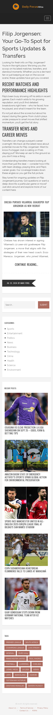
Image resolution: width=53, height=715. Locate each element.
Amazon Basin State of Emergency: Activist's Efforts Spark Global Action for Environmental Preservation (26, 477)
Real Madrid (35, 659)
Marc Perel (25, 283)
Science (11, 365)
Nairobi (33, 675)
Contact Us (24, 711)
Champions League (15, 648)
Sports (10, 328)
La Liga (25, 669)
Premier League (13, 642)
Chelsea (37, 664)
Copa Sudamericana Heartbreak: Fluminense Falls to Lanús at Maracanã (25, 570)
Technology (13, 351)
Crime (10, 356)
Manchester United (15, 659)
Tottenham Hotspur (15, 680)
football (10, 664)
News (10, 342)
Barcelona (20, 675)
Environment (14, 369)
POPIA (34, 711)
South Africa (31, 642)
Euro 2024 (23, 653)
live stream (33, 648)
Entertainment (14, 333)
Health (10, 360)
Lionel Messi (12, 669)
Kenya (36, 669)
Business (11, 347)
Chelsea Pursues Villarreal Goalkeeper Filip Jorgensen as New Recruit (26, 204)
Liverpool (24, 664)
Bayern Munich (35, 686)
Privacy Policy (42, 708)
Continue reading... (26, 264)
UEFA (8, 675)
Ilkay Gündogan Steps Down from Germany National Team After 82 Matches (22, 615)
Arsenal (10, 653)
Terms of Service (26, 708)
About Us (12, 708)
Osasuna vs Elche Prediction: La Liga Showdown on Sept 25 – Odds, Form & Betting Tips (24, 430)
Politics (11, 338)
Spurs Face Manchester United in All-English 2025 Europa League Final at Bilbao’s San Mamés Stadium (24, 524)
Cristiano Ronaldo (15, 686)
